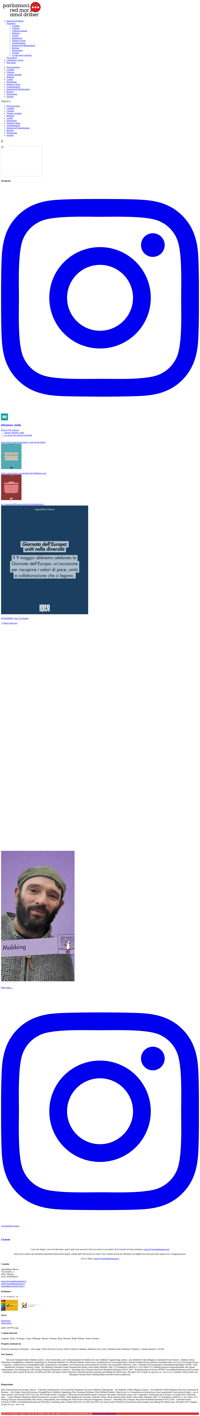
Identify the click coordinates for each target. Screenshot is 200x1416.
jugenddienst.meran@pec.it (12, 1286)
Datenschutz (6, 1323)
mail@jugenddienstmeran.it (13, 1284)
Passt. (95, 1413)
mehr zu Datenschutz (107, 1413)
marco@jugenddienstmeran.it (156, 1249)
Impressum (5, 1321)
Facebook (5, 1239)
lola (16, 1328)
